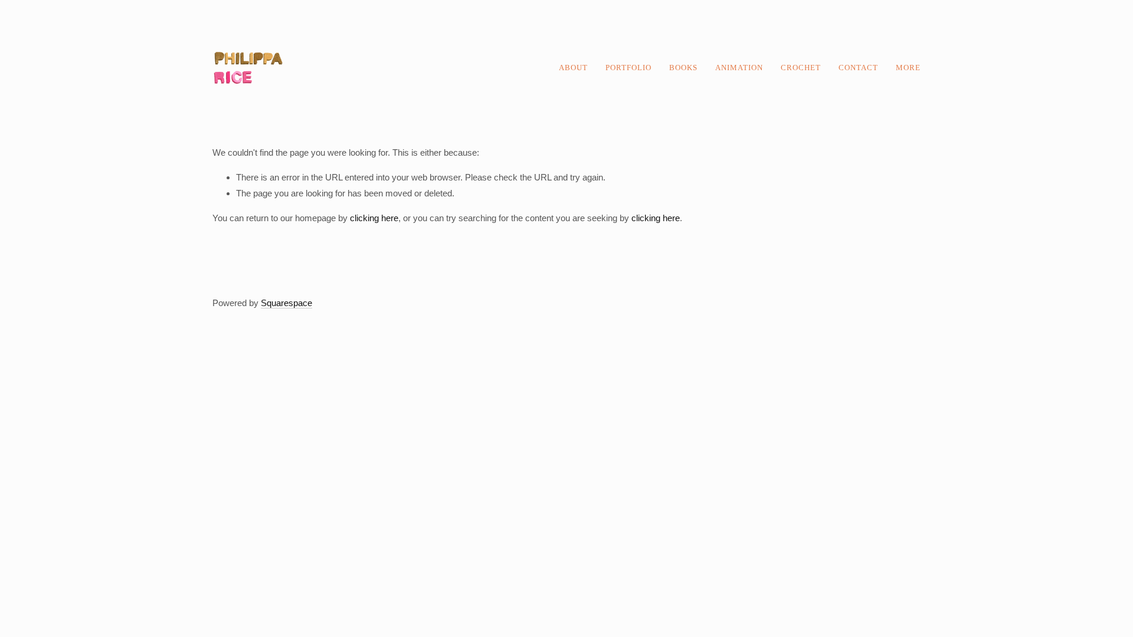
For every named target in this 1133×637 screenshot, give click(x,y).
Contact (858, 67)
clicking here (374, 218)
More (908, 67)
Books (683, 67)
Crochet (801, 67)
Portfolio (628, 67)
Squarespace (286, 303)
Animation (739, 67)
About (573, 67)
